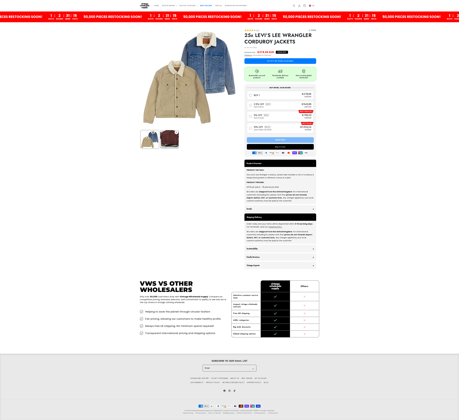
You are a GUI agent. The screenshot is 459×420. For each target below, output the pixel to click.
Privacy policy (201, 413)
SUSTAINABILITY (197, 382)
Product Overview (254, 163)
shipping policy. (275, 227)
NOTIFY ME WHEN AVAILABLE (280, 61)
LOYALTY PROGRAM (219, 378)
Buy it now (280, 147)
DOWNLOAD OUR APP (199, 378)
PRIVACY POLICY (213, 382)
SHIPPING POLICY (254, 382)
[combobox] (313, 6)
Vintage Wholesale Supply (200, 411)
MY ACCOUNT (261, 378)
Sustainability (252, 248)
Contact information (244, 413)
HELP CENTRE (246, 378)
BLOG (266, 382)
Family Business (253, 256)
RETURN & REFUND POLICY (234, 382)
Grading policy (259, 413)
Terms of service (214, 413)
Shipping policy (228, 413)
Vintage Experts (253, 265)
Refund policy (188, 413)
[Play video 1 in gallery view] (169, 139)
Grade (249, 208)
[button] (169, 5)
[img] (250, 30)
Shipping (248, 55)
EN (313, 6)
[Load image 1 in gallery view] (149, 139)
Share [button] (313, 30)
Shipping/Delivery (254, 217)
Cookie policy (273, 413)
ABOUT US (234, 378)
